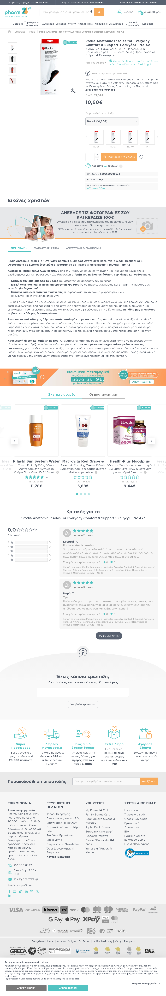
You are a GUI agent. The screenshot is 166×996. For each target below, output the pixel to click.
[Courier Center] (106, 931)
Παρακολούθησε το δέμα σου (63, 829)
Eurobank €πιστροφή (99, 831)
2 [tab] (81, 494)
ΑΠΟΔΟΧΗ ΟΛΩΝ (68, 988)
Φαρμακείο (101, 24)
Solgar (72, 941)
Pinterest (32, 891)
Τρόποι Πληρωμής (58, 814)
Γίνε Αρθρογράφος (136, 844)
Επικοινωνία (54, 840)
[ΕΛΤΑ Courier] (45, 931)
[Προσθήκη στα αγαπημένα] (141, 157)
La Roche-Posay (102, 941)
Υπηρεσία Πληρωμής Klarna (99, 850)
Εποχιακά (61, 24)
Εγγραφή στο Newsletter (63, 844)
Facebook (10, 891)
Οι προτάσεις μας (103, 394)
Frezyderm (38, 941)
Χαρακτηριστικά (46, 248)
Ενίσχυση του (138, 3)
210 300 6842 (23, 865)
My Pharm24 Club (97, 810)
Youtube (26, 891)
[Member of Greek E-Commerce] (18, 951)
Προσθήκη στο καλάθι (121, 157)
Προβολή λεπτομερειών (144, 983)
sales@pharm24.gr (26, 879)
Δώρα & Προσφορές (132, 23)
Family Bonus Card (97, 814)
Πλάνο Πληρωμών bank (99, 842)
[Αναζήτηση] (99, 12)
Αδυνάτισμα (116, 24)
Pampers (129, 941)
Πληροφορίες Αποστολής (63, 818)
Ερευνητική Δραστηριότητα (134, 825)
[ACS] (121, 931)
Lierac (50, 941)
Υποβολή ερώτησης (83, 704)
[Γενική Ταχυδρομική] (60, 931)
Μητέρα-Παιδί (85, 24)
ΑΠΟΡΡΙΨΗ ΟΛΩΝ (26, 988)
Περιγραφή (19, 248)
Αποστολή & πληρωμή (83, 248)
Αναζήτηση (149, 781)
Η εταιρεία (131, 810)
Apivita (61, 941)
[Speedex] (76, 931)
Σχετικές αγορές (61, 394)
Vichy (118, 941)
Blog (127, 831)
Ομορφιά (18, 24)
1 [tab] (77, 494)
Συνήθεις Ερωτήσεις (60, 835)
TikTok (20, 891)
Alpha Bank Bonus (97, 827)
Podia (11, 261)
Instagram (14, 891)
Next (157, 137)
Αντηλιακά (48, 24)
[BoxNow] (91, 931)
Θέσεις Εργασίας (135, 819)
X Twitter (37, 891)
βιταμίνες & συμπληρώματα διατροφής (24, 837)
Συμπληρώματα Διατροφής (32, 23)
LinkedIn (10, 895)
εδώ (77, 979)
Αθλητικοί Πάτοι (96, 188)
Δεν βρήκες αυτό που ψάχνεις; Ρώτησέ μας (83, 682)
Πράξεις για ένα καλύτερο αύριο (134, 838)
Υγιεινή (72, 24)
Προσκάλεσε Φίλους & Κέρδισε (100, 821)
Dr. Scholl (84, 941)
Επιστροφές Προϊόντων (62, 823)
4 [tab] (88, 494)
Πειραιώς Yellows (96, 836)
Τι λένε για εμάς (135, 814)
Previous (86, 137)
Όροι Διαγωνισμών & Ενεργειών (60, 850)
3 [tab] (84, 494)
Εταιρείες (147, 24)
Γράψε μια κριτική (109, 635)
